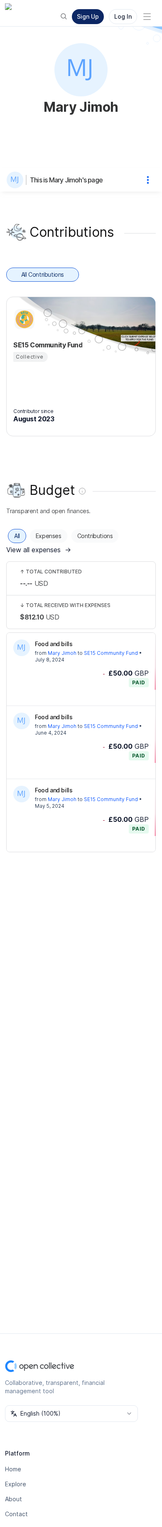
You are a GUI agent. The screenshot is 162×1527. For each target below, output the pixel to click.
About (13, 1498)
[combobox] (71, 1413)
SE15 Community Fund (111, 653)
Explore (15, 1484)
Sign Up (88, 16)
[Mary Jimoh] (17, 180)
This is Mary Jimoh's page (66, 180)
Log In (123, 16)
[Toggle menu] (147, 17)
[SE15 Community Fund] (23, 319)
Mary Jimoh (62, 653)
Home (13, 1469)
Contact (16, 1513)
